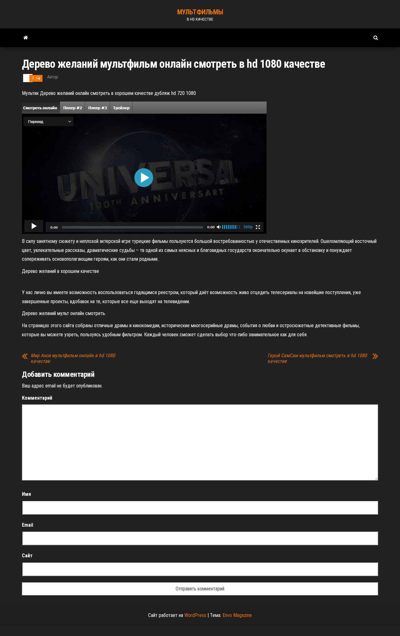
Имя (26, 494)
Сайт (27, 556)
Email (27, 525)
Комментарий (37, 398)
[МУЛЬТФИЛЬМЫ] (25, 37)
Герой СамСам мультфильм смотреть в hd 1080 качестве (317, 358)
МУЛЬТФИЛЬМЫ (200, 12)
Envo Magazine (237, 615)
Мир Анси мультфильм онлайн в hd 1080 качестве (73, 358)
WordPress (195, 615)
